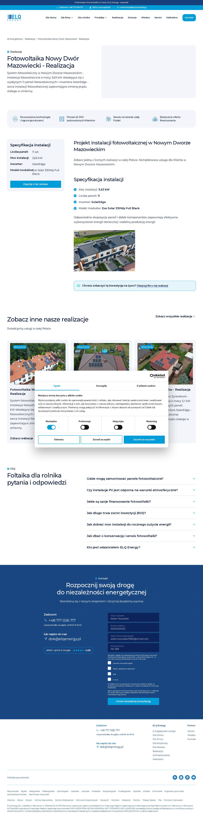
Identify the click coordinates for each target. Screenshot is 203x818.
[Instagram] (181, 777)
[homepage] (14, 18)
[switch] (85, 427)
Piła (159, 800)
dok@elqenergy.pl (65, 638)
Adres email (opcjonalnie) (122, 636)
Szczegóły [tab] (101, 386)
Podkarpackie (124, 791)
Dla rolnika (84, 17)
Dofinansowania (161, 755)
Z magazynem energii (164, 731)
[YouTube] (193, 777)
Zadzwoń (71, 7)
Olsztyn (28, 800)
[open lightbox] (135, 250)
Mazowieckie (13, 791)
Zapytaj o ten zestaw (35, 184)
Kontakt (189, 17)
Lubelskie (75, 791)
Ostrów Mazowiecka (43, 800)
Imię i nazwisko (117, 615)
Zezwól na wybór (101, 439)
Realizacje (117, 17)
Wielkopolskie (48, 791)
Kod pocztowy (117, 646)
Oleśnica (11, 800)
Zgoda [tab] (57, 386)
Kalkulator (172, 17)
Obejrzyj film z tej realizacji (152, 285)
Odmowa (58, 439)
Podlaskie (96, 791)
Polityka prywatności (18, 777)
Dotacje (132, 17)
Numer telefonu (118, 626)
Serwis (158, 17)
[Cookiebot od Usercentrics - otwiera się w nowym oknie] (152, 376)
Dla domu (51, 17)
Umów (132, 7)
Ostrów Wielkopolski (64, 800)
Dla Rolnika (159, 747)
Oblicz (101, 7)
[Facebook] (175, 777)
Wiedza (145, 17)
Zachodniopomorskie (16, 794)
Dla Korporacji (160, 743)
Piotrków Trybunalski (173, 800)
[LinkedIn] (187, 777)
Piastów (136, 800)
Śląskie (24, 791)
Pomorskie (157, 791)
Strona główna (14, 38)
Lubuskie (85, 791)
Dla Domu (158, 735)
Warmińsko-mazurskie (39, 794)
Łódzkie (146, 791)
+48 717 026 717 (62, 620)
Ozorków (115, 800)
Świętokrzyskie (109, 791)
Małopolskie (34, 791)
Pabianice (126, 800)
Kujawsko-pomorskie (174, 791)
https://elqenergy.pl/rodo (117, 694)
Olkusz (20, 800)
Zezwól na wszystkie (144, 439)
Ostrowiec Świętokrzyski (87, 800)
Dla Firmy (158, 739)
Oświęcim (104, 800)
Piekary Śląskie (149, 800)
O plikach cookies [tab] (146, 386)
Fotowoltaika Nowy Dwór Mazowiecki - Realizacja (63, 38)
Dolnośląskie (62, 791)
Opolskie (137, 791)
